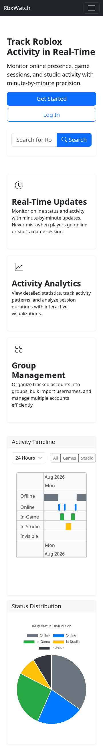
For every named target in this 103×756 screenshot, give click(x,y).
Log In (51, 114)
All (55, 458)
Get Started (52, 99)
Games (69, 458)
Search (77, 140)
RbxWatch (16, 8)
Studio (87, 458)
